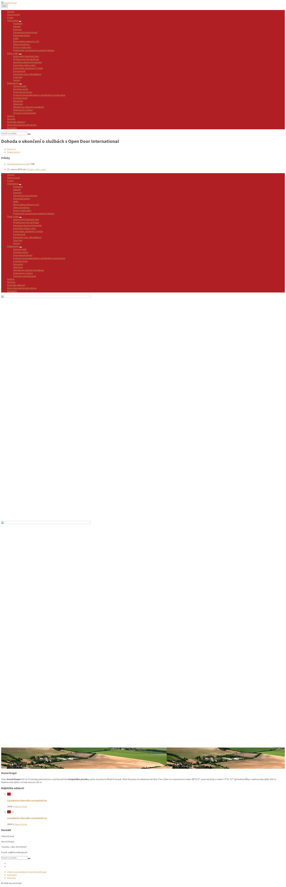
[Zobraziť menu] (20, 21)
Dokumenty (13, 151)
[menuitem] (10, 11)
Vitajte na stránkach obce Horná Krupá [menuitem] (26, 871)
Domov (10, 149)
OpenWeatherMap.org (33, 767)
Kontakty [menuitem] (12, 874)
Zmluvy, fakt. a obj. (36, 169)
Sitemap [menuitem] (11, 877)
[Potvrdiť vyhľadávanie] (29, 134)
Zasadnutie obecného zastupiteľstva (27, 800)
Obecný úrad (20, 806)
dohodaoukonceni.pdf (18, 163)
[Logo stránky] (9, 2)
